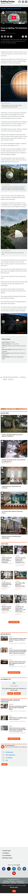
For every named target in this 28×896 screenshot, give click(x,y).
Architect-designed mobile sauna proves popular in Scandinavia (12, 435)
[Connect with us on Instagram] (24, 869)
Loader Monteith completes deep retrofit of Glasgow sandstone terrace (17, 640)
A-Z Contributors (7, 855)
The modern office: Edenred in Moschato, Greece (20, 584)
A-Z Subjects (6, 853)
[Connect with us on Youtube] (14, 873)
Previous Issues (7, 850)
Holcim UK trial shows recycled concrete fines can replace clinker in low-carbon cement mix (17, 729)
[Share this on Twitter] (5, 36)
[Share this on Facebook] (2, 36)
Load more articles (14, 672)
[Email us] (19, 869)
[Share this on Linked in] (8, 36)
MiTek (9, 462)
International (23, 377)
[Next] (25, 321)
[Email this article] (11, 36)
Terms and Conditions (9, 881)
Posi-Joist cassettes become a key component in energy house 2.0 (20, 560)
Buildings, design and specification (11, 8)
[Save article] (26, 36)
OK (14, 891)
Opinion (11, 704)
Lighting (5, 379)
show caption (20, 332)
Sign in (9, 33)
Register (17, 693)
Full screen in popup (2, 315)
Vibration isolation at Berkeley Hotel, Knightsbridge (6, 608)
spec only (10, 379)
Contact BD (21, 883)
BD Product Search (7, 858)
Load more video (14, 622)
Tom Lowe (23, 666)
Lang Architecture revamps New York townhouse (6, 584)
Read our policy (14, 887)
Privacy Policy (6, 883)
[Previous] (3, 321)
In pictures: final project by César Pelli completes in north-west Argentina (17, 663)
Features (18, 556)
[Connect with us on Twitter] (9, 869)
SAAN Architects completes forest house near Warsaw (18, 718)
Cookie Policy (19, 881)
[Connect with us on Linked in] (14, 869)
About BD (13, 883)
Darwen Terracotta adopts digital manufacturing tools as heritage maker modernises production (17, 651)
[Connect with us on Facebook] (4, 869)
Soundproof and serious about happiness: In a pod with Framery (20, 609)
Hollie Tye (5, 589)
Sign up (4, 764)
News (3, 556)
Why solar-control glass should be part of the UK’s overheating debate (18, 707)
